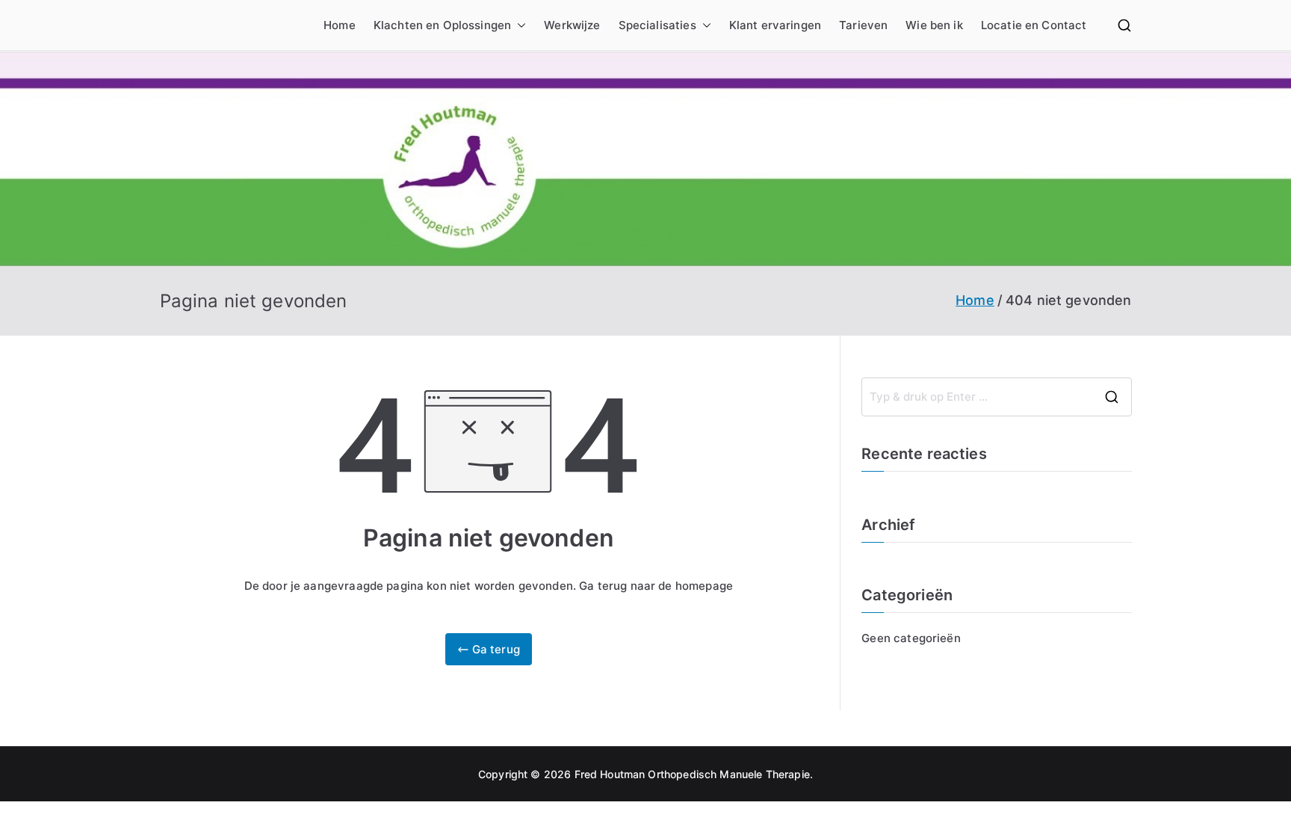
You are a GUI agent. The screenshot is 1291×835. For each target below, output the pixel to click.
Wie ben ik (934, 25)
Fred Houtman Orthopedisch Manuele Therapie (692, 774)
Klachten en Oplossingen (442, 25)
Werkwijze (572, 25)
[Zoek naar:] (996, 397)
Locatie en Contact (1034, 25)
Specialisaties (657, 25)
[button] (518, 25)
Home (339, 25)
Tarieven (863, 25)
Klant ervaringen (775, 25)
